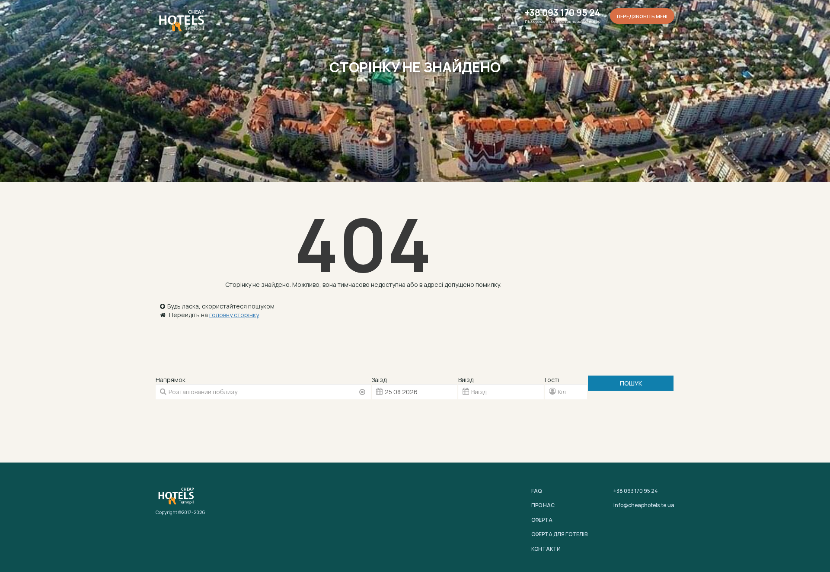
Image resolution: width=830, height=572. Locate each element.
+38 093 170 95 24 (562, 13)
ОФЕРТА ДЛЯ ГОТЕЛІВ (559, 534)
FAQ (536, 491)
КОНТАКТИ (546, 549)
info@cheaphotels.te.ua (643, 505)
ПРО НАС (543, 505)
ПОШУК (631, 383)
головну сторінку (234, 315)
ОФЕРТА (541, 520)
